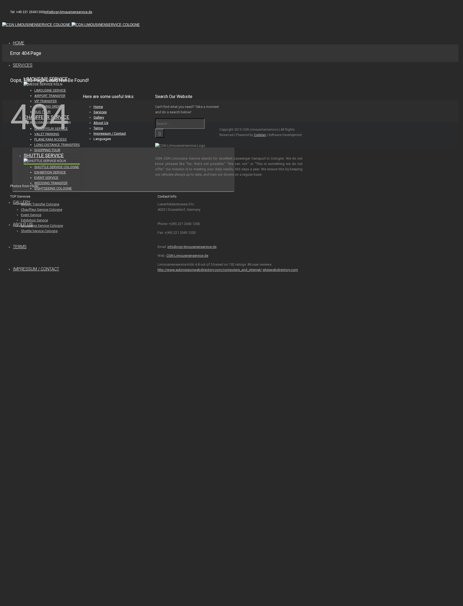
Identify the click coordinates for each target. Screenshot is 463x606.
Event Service (46, 178)
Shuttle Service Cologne (56, 167)
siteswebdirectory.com (280, 270)
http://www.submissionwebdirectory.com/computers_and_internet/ (210, 270)
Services (22, 65)
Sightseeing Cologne (53, 188)
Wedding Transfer (51, 183)
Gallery (21, 202)
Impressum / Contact (36, 269)
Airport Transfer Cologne (40, 204)
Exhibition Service (50, 172)
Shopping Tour (47, 150)
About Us (23, 224)
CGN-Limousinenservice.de (187, 256)
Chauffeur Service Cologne (41, 210)
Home (18, 43)
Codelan (260, 135)
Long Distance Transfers (57, 145)
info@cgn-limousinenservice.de (68, 12)
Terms (20, 246)
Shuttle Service (44, 155)
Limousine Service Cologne (42, 226)
